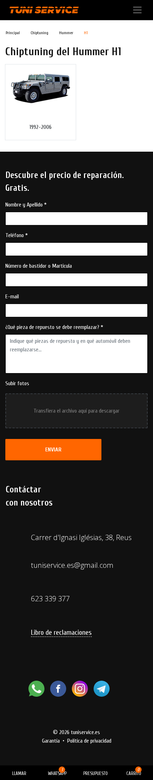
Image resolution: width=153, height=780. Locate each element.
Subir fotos (17, 383)
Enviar (53, 449)
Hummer (66, 32)
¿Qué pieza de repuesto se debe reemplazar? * (54, 327)
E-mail (12, 296)
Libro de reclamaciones (61, 632)
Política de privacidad (89, 741)
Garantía (51, 741)
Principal (13, 32)
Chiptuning (39, 32)
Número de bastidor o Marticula (38, 266)
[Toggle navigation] (137, 10)
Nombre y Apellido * (26, 204)
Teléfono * (16, 235)
